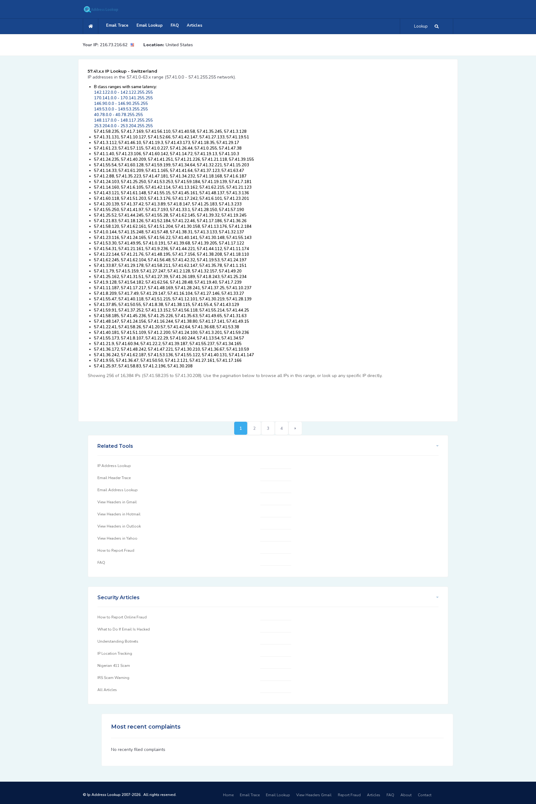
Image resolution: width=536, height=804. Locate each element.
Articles (194, 25)
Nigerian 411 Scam (113, 665)
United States (179, 45)
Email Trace (117, 25)
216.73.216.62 (113, 45)
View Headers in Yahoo (117, 538)
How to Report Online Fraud (122, 617)
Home (228, 795)
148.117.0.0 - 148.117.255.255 (123, 120)
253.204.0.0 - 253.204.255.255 (123, 126)
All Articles (107, 689)
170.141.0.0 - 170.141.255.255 (123, 98)
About (406, 795)
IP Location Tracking (114, 653)
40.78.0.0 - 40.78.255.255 (118, 115)
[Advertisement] (201, 397)
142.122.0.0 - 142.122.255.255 (123, 92)
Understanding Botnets (117, 641)
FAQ (175, 25)
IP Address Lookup (114, 465)
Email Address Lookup (117, 489)
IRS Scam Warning (113, 677)
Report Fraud (349, 795)
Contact (424, 795)
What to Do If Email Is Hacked (123, 629)
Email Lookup (149, 25)
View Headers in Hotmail (119, 514)
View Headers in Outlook (119, 526)
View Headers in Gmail (117, 502)
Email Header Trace (114, 477)
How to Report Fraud (115, 550)
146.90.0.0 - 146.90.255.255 (121, 103)
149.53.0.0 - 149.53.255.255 (121, 109)
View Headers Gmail (314, 795)
